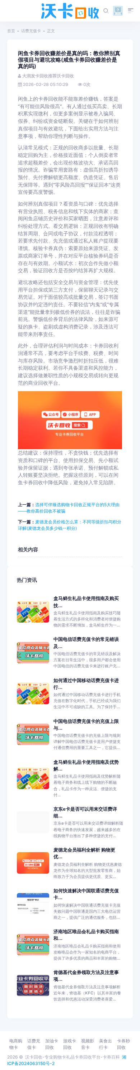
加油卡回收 (51, 1044)
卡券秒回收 (123, 1044)
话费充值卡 (31, 30)
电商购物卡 (15, 1044)
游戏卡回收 (69, 1044)
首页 (11, 30)
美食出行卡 (105, 1044)
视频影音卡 (87, 1044)
